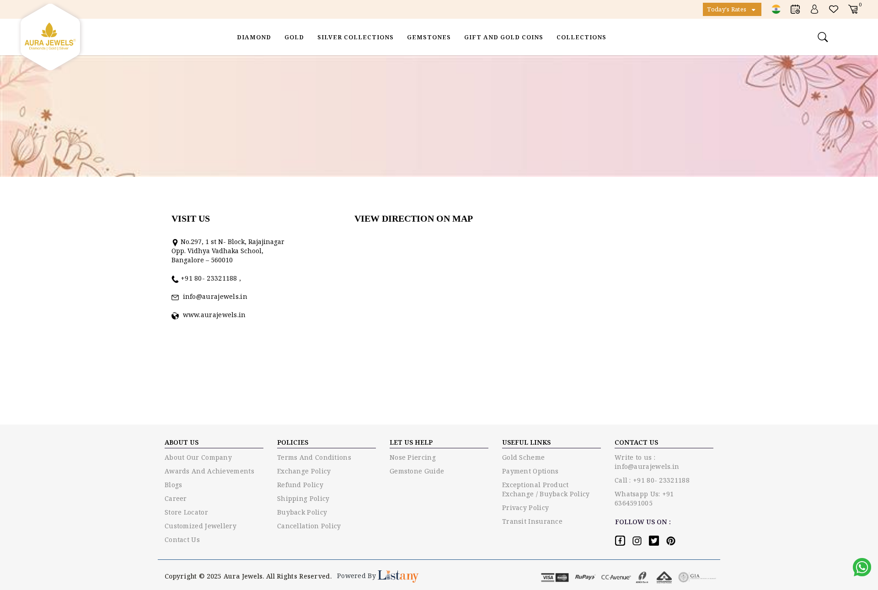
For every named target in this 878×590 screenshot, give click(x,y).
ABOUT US (181, 442)
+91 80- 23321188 (210, 278)
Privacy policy (525, 507)
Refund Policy (300, 484)
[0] (852, 9)
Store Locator (186, 512)
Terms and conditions (314, 457)
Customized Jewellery (200, 525)
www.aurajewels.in (212, 314)
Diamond (254, 37)
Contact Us (182, 539)
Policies (292, 442)
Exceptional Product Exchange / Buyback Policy (546, 489)
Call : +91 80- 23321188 (652, 480)
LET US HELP (411, 442)
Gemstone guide (417, 471)
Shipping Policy (303, 498)
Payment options (530, 471)
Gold (294, 37)
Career (176, 498)
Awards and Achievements (209, 471)
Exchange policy (304, 471)
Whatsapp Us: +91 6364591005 (644, 498)
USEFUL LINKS (526, 442)
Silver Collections (355, 37)
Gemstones (429, 37)
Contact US (636, 442)
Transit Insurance (532, 521)
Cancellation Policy (309, 525)
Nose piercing (413, 457)
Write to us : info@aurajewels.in (647, 462)
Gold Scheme (523, 457)
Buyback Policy (302, 512)
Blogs (173, 484)
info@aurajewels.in (213, 296)
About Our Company (198, 457)
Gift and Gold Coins (503, 37)
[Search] (824, 37)
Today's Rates (727, 9)
